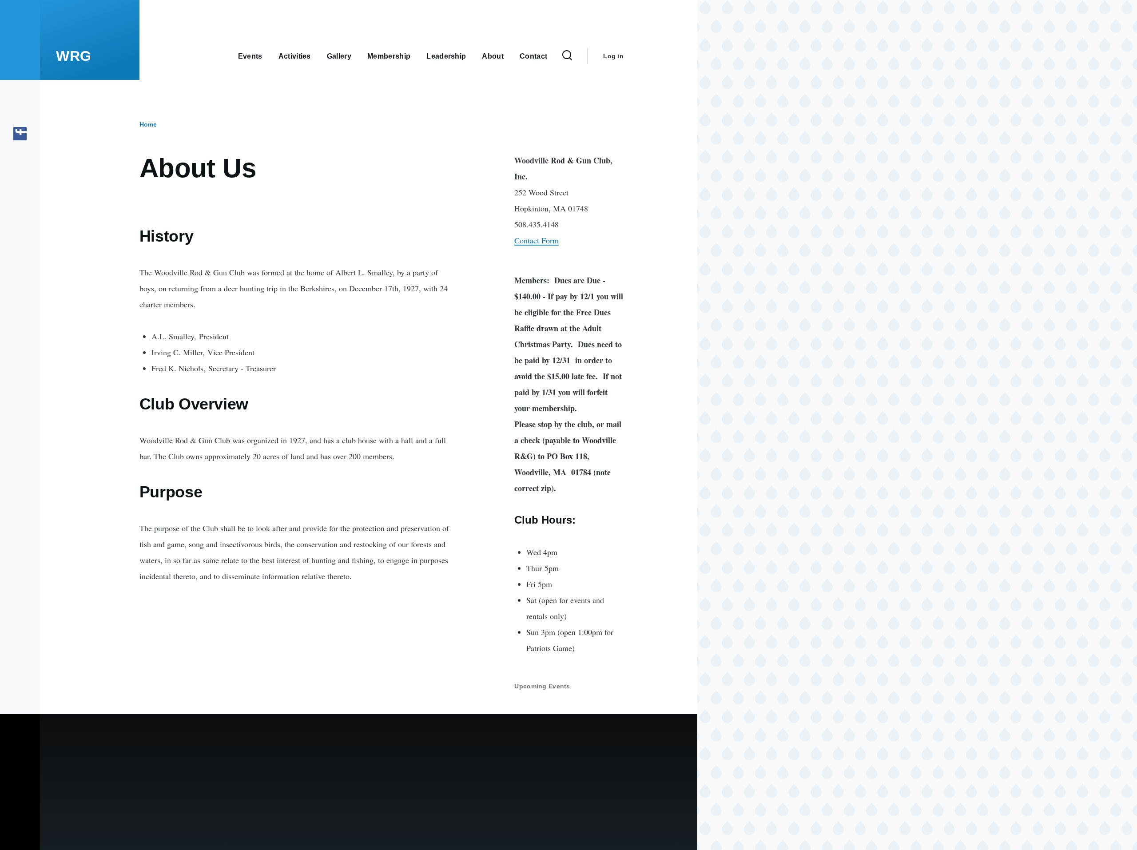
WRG (73, 56)
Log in (613, 56)
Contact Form (536, 240)
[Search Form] (567, 56)
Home (148, 124)
